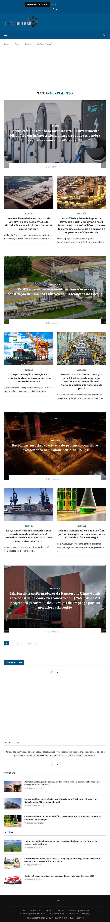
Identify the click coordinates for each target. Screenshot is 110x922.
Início (23, 910)
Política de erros (57, 913)
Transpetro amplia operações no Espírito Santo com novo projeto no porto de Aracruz (29, 378)
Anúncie (60, 910)
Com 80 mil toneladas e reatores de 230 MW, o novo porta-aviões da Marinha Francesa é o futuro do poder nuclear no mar (29, 224)
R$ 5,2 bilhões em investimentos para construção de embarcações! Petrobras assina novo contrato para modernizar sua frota (28, 536)
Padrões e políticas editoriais (32, 913)
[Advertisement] (55, 68)
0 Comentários (53, 167)
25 (29, 643)
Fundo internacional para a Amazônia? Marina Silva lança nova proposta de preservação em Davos (60, 843)
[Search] (104, 35)
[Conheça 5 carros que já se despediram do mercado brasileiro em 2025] (12, 880)
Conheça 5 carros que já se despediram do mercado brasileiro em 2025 (59, 876)
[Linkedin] (56, 9)
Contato (48, 910)
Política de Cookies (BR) (79, 913)
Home (6, 44)
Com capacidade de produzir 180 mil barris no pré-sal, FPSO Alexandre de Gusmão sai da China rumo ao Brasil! (61, 800)
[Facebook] (53, 9)
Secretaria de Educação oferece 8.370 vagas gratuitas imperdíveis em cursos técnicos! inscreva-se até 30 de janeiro (62, 860)
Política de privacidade (79, 910)
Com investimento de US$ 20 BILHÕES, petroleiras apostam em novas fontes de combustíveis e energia (81, 534)
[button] (53, 4)
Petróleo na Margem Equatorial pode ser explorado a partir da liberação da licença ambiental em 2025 (61, 783)
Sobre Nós (35, 910)
